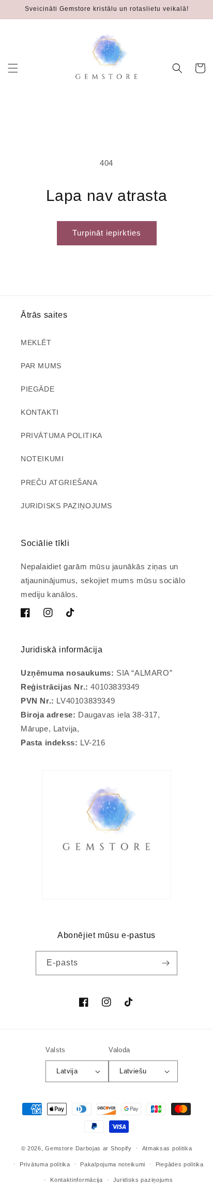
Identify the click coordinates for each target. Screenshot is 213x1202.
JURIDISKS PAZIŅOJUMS (66, 506)
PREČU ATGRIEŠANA (59, 482)
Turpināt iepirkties (106, 232)
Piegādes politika (180, 1164)
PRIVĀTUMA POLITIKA (61, 435)
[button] (13, 68)
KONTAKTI (40, 412)
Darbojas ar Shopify (103, 1148)
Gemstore (59, 1148)
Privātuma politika (45, 1164)
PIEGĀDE (37, 389)
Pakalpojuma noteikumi (112, 1164)
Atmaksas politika (167, 1148)
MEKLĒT (36, 342)
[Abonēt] (165, 963)
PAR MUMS (41, 366)
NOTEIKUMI (42, 459)
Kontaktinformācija (76, 1180)
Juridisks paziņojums (143, 1180)
